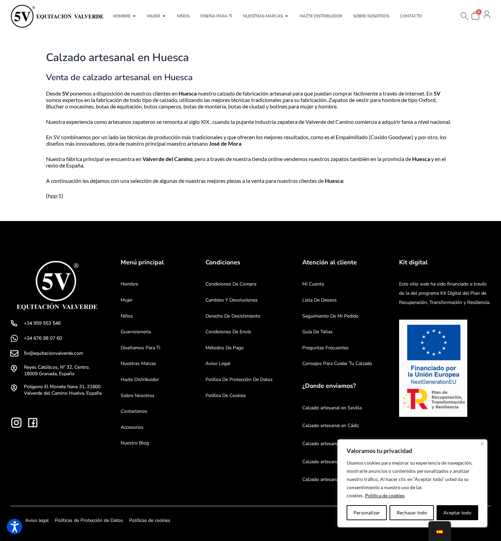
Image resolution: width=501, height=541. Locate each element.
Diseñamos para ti (140, 348)
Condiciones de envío (228, 331)
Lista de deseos (319, 300)
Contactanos (134, 411)
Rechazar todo (412, 512)
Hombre (129, 284)
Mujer (127, 300)
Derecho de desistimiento (233, 316)
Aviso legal (218, 363)
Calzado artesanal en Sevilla (332, 408)
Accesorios (132, 427)
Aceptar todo (457, 512)
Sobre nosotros (137, 395)
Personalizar (366, 512)
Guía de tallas (317, 331)
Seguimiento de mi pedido (330, 316)
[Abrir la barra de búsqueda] (464, 16)
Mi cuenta (313, 284)
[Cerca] (482, 443)
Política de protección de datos (239, 379)
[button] (14, 526)
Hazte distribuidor (140, 379)
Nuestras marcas (138, 363)
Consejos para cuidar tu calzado (337, 363)
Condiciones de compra (231, 284)
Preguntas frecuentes (325, 348)
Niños (127, 316)
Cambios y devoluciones (232, 300)
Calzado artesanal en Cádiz (330, 425)
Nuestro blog (135, 443)
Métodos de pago (225, 348)
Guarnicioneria (136, 331)
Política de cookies (385, 495)
